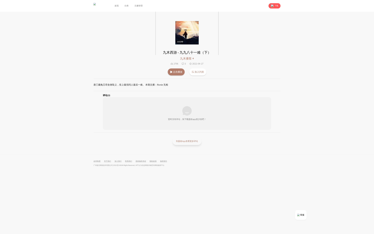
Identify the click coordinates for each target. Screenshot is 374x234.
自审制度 (97, 161)
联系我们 (128, 161)
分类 (126, 5)
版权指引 (163, 161)
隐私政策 (153, 161)
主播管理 (138, 5)
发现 (117, 5)
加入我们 (118, 161)
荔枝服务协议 (141, 161)
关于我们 (107, 161)
